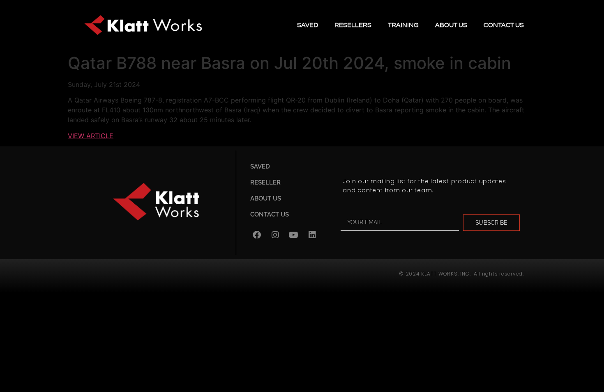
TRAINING (403, 25)
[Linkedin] (312, 235)
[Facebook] (257, 235)
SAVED (307, 25)
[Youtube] (294, 235)
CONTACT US (504, 25)
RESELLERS (352, 25)
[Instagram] (275, 235)
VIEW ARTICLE (90, 136)
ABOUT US (451, 25)
